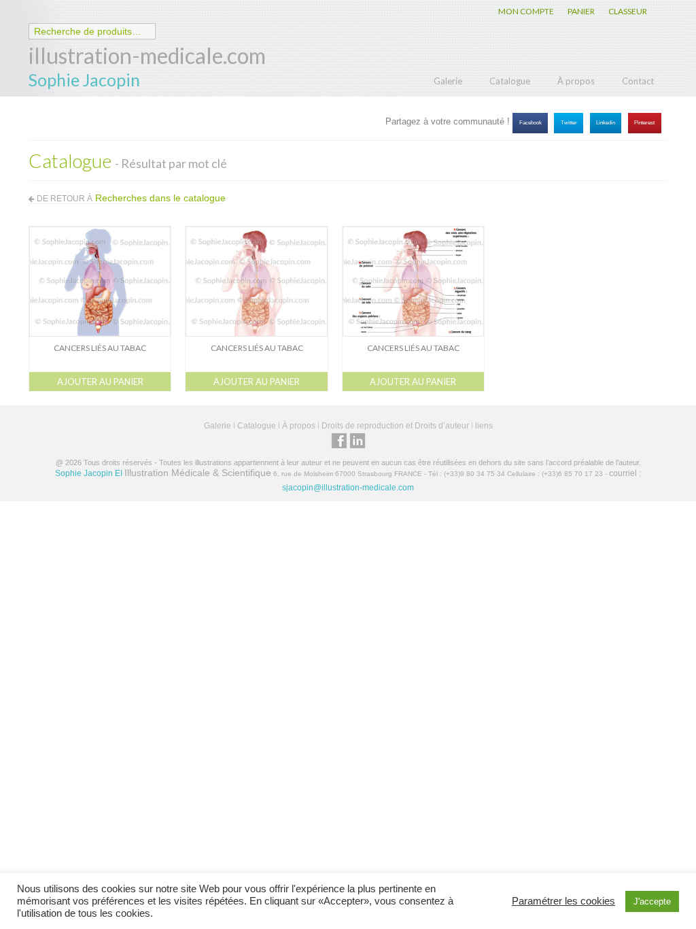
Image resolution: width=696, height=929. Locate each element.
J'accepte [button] (652, 901)
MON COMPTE (526, 11)
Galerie (448, 80)
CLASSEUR (627, 11)
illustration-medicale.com (147, 55)
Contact (638, 80)
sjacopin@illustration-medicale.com (348, 487)
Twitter (569, 123)
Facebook (530, 123)
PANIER (581, 11)
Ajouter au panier (100, 381)
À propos (576, 80)
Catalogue (509, 80)
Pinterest (644, 123)
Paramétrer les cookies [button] (563, 901)
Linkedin (605, 123)
